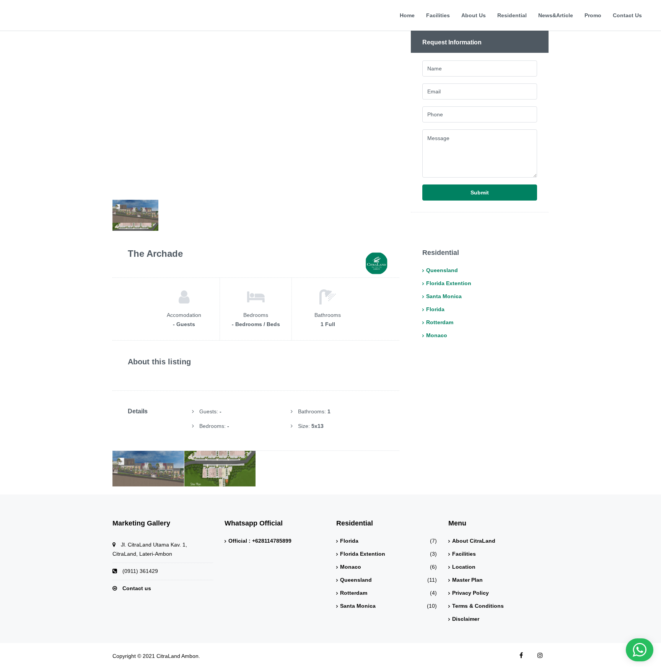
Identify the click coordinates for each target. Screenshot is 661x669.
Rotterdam (439, 322)
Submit (480, 192)
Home (407, 15)
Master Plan (467, 580)
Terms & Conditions (478, 606)
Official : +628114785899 (259, 541)
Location (463, 567)
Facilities (438, 15)
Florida (435, 309)
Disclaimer (465, 619)
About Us (473, 15)
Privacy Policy (470, 593)
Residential (512, 15)
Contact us (136, 588)
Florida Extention (448, 283)
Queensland (442, 270)
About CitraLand (473, 541)
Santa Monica (444, 296)
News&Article (555, 15)
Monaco (436, 335)
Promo (592, 15)
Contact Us (627, 15)
